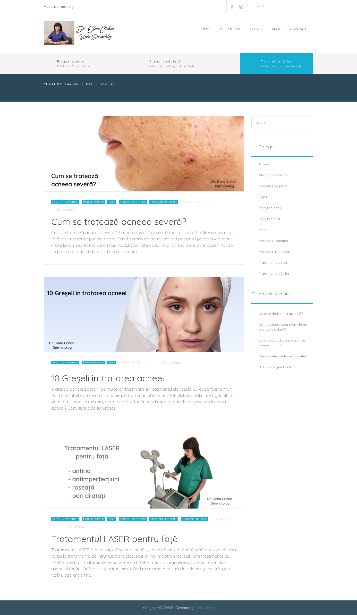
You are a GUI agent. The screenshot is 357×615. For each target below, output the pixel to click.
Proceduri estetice (133, 201)
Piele (112, 201)
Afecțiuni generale (65, 201)
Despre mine (231, 28)
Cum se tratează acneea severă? (118, 221)
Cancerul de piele (273, 186)
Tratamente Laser (194, 519)
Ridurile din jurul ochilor (277, 367)
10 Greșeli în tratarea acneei (107, 378)
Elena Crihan (204, 608)
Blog (276, 28)
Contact (298, 28)
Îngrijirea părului (271, 208)
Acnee (264, 164)
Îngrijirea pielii (93, 201)
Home (207, 28)
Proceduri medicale (164, 201)
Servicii (256, 28)
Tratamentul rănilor (274, 273)
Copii (263, 197)
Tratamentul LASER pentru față (114, 538)
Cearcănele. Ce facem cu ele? (282, 356)
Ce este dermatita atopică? (281, 313)
